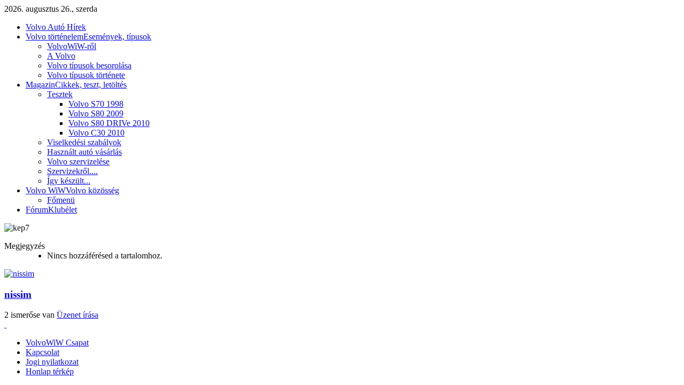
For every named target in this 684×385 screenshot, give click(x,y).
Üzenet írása (77, 314)
